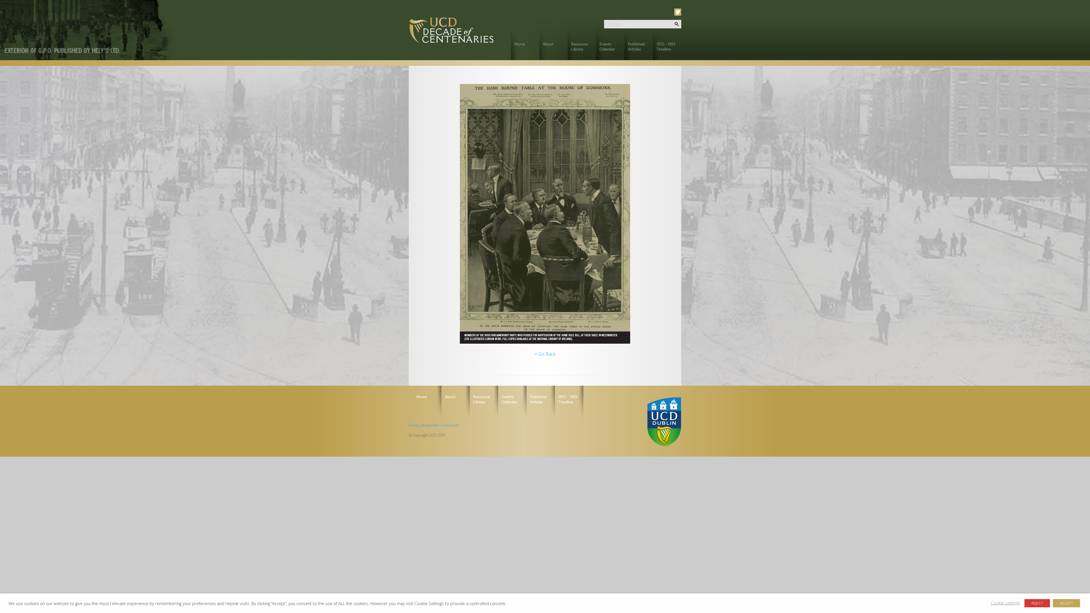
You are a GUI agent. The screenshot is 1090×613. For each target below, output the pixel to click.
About (548, 44)
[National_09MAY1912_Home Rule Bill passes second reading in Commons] (545, 214)
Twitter (678, 12)
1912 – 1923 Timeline (665, 46)
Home (519, 44)
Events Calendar (607, 46)
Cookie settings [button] (1005, 603)
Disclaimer (450, 425)
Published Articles (636, 46)
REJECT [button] (1037, 603)
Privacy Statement (424, 425)
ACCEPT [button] (1066, 603)
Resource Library (579, 46)
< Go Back (545, 354)
